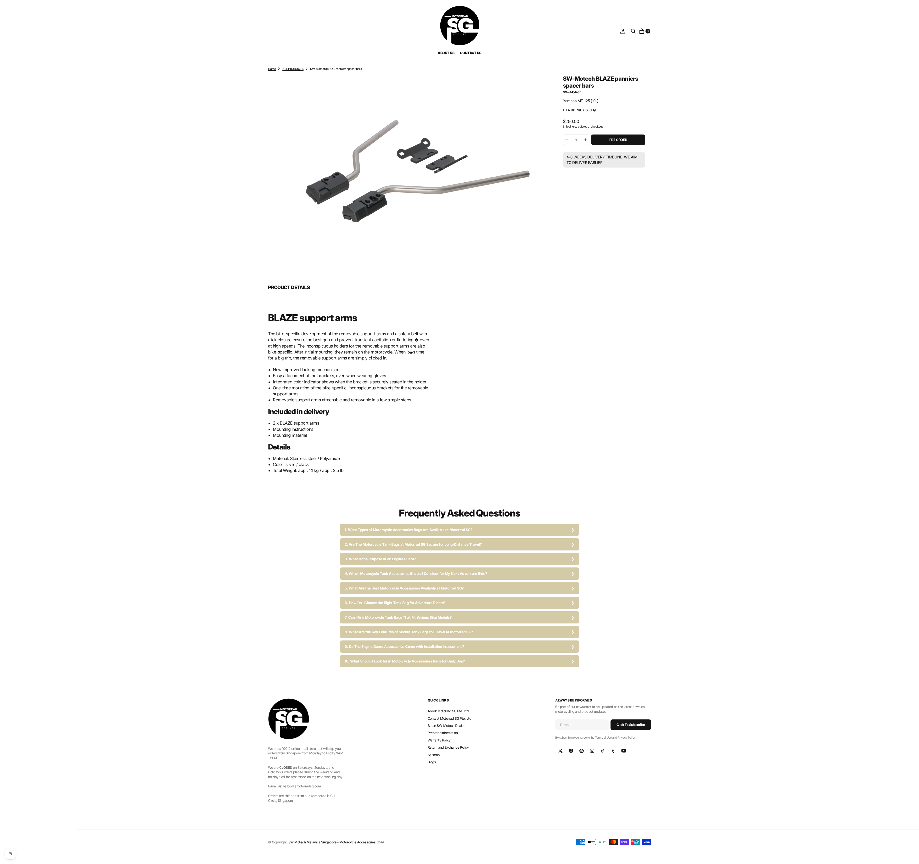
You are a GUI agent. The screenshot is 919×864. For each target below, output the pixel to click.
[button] (622, 31)
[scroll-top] (911, 856)
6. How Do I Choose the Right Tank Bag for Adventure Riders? (395, 602)
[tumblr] (613, 751)
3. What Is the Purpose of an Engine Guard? (380, 559)
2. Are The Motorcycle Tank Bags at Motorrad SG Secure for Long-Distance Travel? (413, 544)
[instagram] (592, 751)
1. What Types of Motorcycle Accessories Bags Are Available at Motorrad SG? (408, 529)
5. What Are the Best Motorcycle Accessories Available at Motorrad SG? (404, 588)
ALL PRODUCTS (292, 69)
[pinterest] (581, 751)
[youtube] (623, 751)
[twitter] (560, 751)
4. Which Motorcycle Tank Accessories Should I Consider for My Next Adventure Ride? (416, 573)
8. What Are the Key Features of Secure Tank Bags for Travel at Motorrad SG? (409, 632)
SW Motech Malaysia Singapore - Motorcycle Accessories (332, 842)
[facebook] (571, 751)
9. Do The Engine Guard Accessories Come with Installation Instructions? (404, 646)
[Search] (633, 31)
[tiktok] (602, 751)
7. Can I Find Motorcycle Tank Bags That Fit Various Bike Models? (398, 617)
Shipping (568, 126)
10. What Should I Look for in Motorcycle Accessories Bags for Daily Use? (405, 661)
